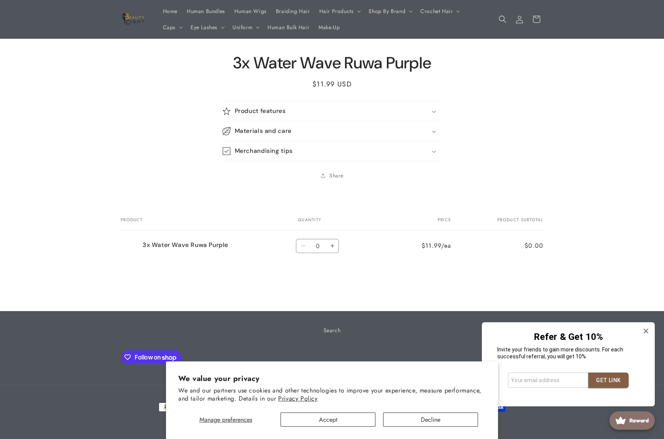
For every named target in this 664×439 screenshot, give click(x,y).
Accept (328, 419)
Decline (430, 419)
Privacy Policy (297, 398)
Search (332, 330)
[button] (339, 11)
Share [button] (336, 175)
